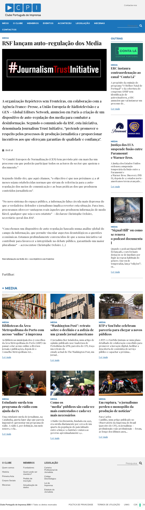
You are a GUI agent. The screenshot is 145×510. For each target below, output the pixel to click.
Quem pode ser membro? (30, 473)
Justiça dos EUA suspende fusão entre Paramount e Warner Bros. (127, 151)
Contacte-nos (130, 5)
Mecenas (99, 23)
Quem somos (8, 467)
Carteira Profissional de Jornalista (50, 469)
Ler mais (115, 108)
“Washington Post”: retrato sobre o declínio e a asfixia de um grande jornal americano (72, 329)
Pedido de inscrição (27, 479)
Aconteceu (65, 23)
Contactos (9, 29)
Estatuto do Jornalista (49, 490)
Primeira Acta (8, 476)
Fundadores (28, 467)
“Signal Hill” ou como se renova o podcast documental (127, 236)
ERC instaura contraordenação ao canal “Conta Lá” (126, 72)
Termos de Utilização (108, 505)
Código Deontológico (50, 477)
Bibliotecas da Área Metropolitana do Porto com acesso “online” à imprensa (23, 329)
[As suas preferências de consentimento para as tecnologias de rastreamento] (140, 505)
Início (5, 23)
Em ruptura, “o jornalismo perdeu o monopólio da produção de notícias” (118, 406)
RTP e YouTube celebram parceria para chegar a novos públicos (120, 329)
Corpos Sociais (9, 480)
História (5, 472)
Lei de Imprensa (48, 484)
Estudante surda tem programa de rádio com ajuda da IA (19, 406)
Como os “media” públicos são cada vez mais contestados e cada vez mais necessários (72, 408)
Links (126, 505)
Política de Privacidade (81, 505)
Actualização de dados (30, 486)
